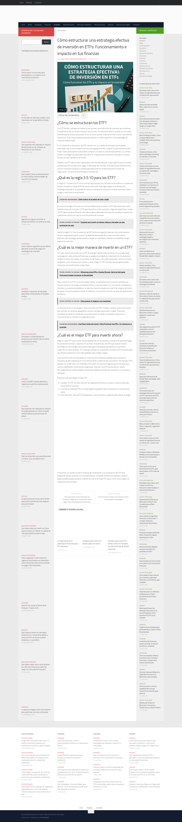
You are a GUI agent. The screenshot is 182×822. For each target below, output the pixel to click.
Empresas (38, 25)
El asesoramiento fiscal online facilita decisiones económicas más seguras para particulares (35, 501)
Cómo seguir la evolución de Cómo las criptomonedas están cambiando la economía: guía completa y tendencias (35, 774)
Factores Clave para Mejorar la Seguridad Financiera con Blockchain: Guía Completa (149, 674)
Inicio (21, 3)
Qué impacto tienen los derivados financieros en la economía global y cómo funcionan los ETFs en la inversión (148, 613)
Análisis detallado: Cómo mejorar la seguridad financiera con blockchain (149, 268)
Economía (24, 406)
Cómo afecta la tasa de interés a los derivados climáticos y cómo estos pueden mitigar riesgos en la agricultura (144, 743)
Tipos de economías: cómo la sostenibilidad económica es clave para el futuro (149, 412)
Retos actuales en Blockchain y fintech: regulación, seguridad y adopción (149, 426)
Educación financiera (28, 526)
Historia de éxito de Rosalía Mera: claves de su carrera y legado (148, 107)
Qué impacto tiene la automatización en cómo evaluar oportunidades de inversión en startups (35, 176)
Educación (142, 51)
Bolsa (30, 25)
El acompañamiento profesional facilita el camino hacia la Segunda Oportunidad (149, 204)
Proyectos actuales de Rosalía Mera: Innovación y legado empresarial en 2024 (149, 535)
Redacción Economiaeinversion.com (73, 59)
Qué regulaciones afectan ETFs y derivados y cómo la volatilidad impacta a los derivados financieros (144, 757)
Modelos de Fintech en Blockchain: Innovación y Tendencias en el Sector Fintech (150, 705)
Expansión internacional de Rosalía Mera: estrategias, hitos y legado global (149, 379)
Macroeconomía (68, 25)
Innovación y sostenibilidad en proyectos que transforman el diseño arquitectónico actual (35, 339)
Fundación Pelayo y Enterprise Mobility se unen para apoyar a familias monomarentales (149, 454)
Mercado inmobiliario (84, 25)
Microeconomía (99, 25)
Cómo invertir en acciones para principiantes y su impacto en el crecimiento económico (33, 75)
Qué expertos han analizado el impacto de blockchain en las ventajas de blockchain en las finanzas (36, 147)
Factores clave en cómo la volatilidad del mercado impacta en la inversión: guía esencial (108, 769)
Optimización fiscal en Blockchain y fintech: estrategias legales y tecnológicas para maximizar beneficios (149, 237)
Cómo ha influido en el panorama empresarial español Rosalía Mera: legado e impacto (149, 253)
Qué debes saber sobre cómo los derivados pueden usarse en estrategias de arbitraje (149, 282)
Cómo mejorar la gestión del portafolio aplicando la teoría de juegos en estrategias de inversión (35, 248)
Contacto (38, 3)
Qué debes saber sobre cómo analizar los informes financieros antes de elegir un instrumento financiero (35, 666)
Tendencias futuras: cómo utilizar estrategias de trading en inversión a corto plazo (149, 154)
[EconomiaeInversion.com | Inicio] (68, 13)
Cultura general (144, 46)
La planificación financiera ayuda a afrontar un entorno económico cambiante (148, 643)
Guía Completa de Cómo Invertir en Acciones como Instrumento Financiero (149, 563)
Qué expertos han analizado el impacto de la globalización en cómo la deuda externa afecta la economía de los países (73, 772)
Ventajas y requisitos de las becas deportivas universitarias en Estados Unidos (35, 293)
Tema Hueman (44, 817)
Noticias (29, 3)
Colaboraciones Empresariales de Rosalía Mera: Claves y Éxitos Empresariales (150, 629)
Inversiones (25, 70)
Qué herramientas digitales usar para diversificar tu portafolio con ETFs (148, 549)
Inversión (57, 25)
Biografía (142, 41)
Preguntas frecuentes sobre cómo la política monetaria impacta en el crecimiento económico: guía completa (35, 743)
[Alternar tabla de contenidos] (82, 115)
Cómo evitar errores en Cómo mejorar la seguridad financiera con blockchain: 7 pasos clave (149, 440)
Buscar (46, 42)
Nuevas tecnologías (123, 25)
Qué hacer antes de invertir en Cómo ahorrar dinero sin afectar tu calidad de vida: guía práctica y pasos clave (35, 530)
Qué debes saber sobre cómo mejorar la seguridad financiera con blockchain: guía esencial (149, 93)
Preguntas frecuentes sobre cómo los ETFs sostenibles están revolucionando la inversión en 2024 (108, 784)
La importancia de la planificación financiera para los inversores (67, 543)
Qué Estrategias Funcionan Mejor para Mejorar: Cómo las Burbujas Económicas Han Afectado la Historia (72, 786)
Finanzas (48, 25)
